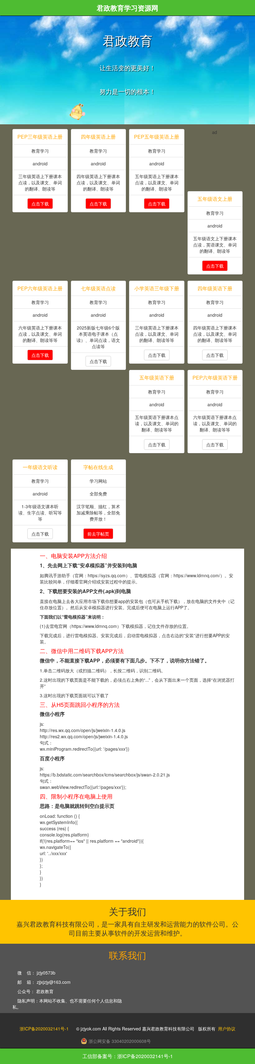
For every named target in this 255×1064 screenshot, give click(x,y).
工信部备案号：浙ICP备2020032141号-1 (127, 1056)
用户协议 (226, 1028)
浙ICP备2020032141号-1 (44, 1028)
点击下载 (40, 203)
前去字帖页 (98, 534)
